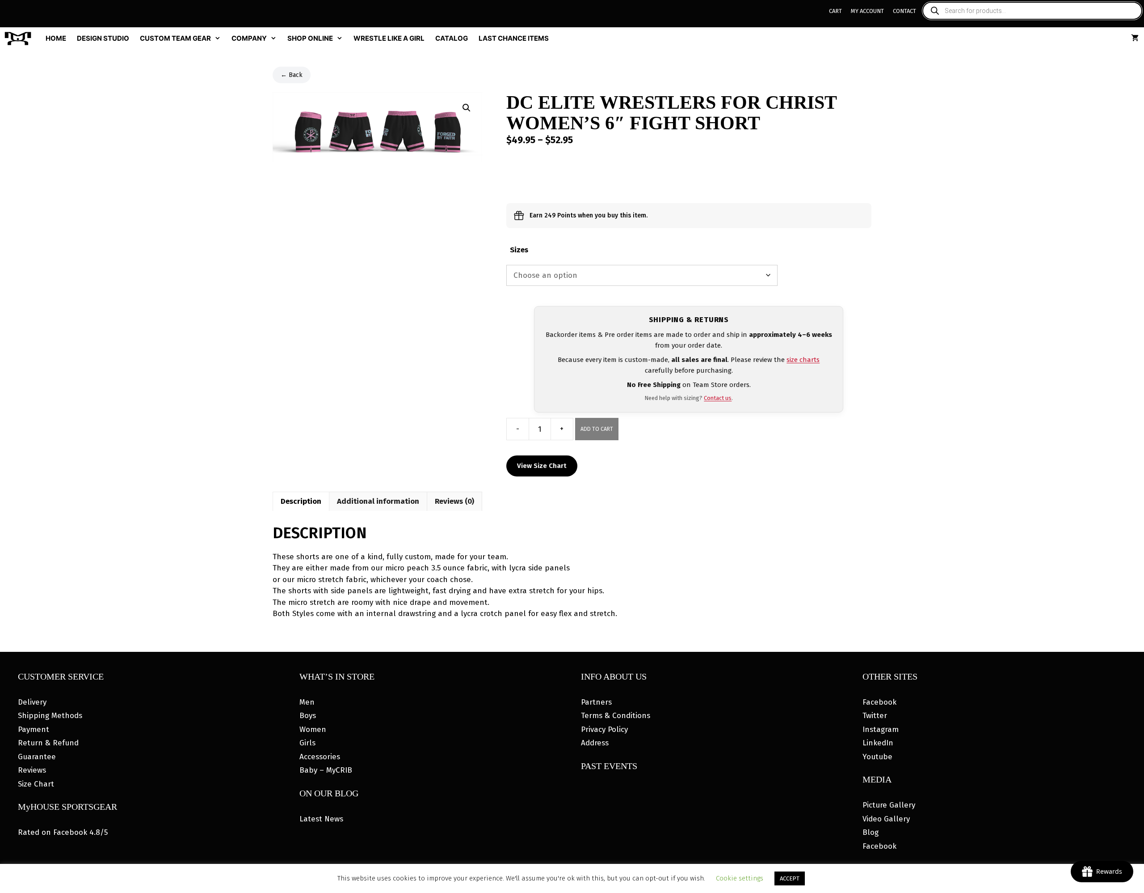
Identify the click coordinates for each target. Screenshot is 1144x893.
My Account (867, 11)
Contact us (718, 398)
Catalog (451, 38)
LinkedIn (877, 743)
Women (312, 729)
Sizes (519, 250)
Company (249, 38)
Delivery (32, 702)
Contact (904, 11)
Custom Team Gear (175, 38)
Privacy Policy (604, 729)
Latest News (321, 819)
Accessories (319, 756)
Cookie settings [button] (739, 878)
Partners (596, 702)
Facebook (879, 702)
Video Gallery (886, 819)
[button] (466, 108)
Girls (307, 743)
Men (307, 702)
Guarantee (37, 756)
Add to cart (596, 429)
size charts (803, 360)
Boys (307, 715)
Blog (870, 832)
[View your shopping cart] (1135, 38)
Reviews (32, 770)
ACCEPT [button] (789, 878)
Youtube (877, 756)
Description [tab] (301, 501)
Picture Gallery (888, 805)
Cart (835, 11)
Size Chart (36, 784)
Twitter (874, 715)
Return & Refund (48, 743)
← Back (292, 75)
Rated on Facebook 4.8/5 (63, 832)
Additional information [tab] (378, 501)
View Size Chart (542, 466)
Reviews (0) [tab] (454, 501)
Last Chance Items (514, 38)
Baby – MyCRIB (325, 770)
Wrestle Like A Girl (389, 38)
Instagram (880, 729)
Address (595, 743)
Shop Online (310, 38)
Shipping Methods (50, 715)
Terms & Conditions (615, 715)
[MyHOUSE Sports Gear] (20, 38)
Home (56, 38)
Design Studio (103, 38)
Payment (33, 729)
